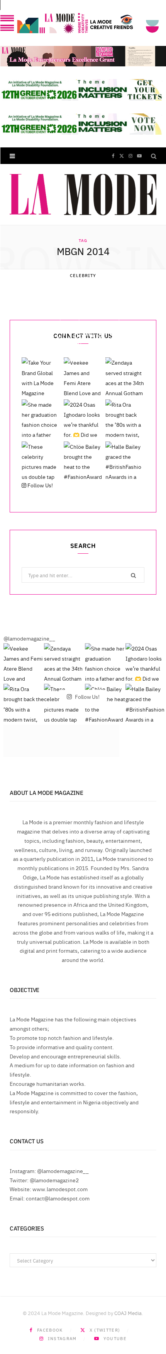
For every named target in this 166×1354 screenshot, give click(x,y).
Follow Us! (39, 485)
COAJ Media (128, 1312)
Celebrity (83, 275)
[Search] (153, 156)
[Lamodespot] (83, 194)
